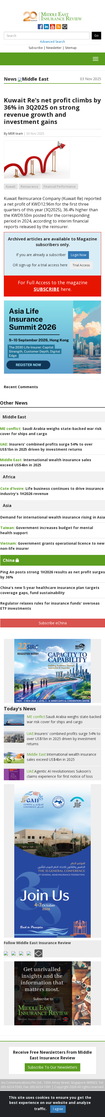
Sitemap (71, 48)
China (9, 560)
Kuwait (10, 186)
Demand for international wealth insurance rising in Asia (52, 517)
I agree (58, 1109)
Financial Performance (60, 186)
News (10, 79)
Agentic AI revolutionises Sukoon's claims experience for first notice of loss (60, 774)
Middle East (14, 417)
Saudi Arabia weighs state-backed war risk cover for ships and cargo (64, 719)
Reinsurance (29, 186)
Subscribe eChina (53, 622)
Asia (7, 505)
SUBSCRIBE (46, 289)
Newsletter (54, 48)
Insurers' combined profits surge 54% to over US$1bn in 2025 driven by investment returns (46, 447)
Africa (9, 477)
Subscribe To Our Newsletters (52, 1067)
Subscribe (36, 48)
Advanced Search (52, 41)
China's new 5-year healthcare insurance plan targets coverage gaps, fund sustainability (49, 590)
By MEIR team (13, 133)
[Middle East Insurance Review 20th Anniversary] (52, 15)
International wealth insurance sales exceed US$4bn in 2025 (61, 757)
